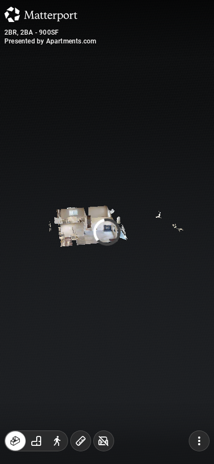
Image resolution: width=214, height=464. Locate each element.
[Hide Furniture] (103, 440)
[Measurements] (80, 440)
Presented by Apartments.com (50, 41)
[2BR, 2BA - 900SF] (107, 232)
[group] (36, 440)
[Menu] (199, 440)
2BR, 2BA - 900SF (31, 32)
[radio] (15, 441)
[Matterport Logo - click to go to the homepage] (41, 14)
